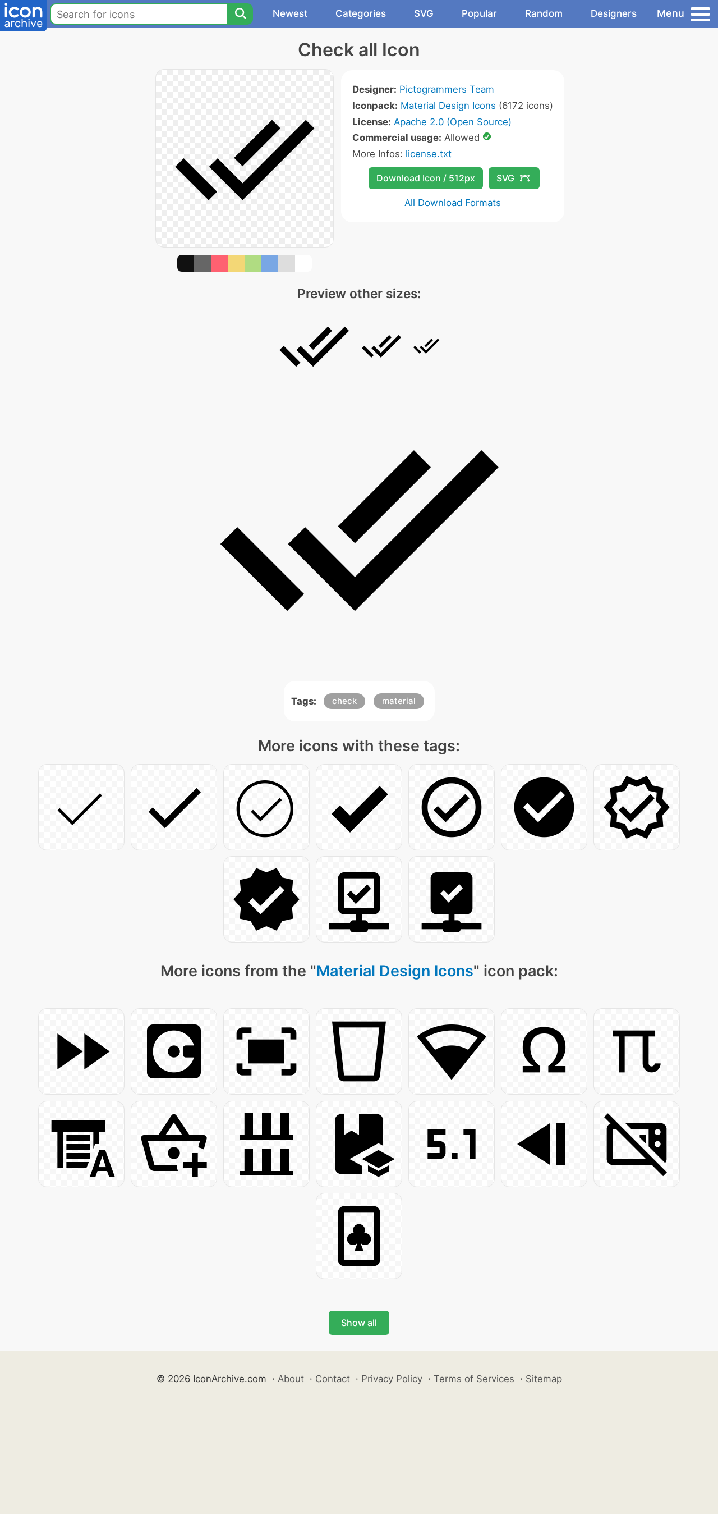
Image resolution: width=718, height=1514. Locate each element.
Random (544, 13)
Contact (332, 1378)
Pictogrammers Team (446, 89)
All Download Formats (452, 202)
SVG (424, 13)
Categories (360, 13)
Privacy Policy (391, 1378)
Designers (614, 13)
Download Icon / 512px (425, 178)
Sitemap (544, 1378)
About (291, 1378)
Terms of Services (474, 1378)
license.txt (429, 153)
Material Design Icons (448, 105)
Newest (290, 13)
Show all (359, 1322)
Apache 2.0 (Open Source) (453, 121)
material (399, 701)
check (344, 701)
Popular (479, 13)
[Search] (240, 14)
